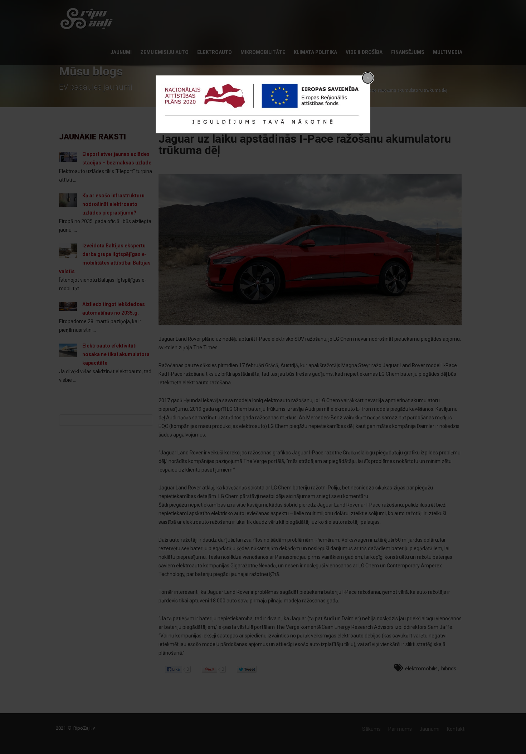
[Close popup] (367, 78)
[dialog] (263, 104)
